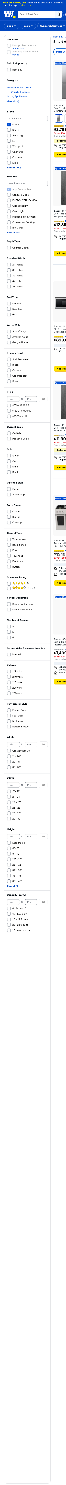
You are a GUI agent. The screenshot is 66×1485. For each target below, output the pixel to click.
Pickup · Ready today (24, 45)
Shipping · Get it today (25, 51)
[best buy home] (10, 14)
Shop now (26, 5)
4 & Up (31, 587)
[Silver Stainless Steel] (59, 118)
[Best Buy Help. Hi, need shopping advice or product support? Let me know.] (56, 1471)
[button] (11, 26)
